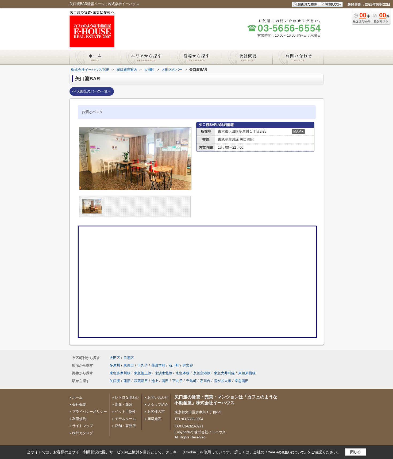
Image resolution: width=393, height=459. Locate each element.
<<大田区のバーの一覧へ (91, 91)
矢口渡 (115, 381)
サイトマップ (82, 426)
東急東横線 (247, 373)
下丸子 (142, 365)
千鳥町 (191, 381)
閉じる (355, 452)
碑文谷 (188, 365)
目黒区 (129, 358)
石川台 (205, 381)
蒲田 (165, 381)
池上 (154, 381)
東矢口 (129, 365)
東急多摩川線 (120, 373)
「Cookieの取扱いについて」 (285, 452)
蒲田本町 (158, 365)
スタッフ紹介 (157, 405)
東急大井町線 (224, 373)
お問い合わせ (157, 397)
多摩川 (115, 365)
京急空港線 (201, 373)
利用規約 (79, 419)
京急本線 (183, 373)
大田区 (115, 358)
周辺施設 (154, 419)
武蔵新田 (141, 381)
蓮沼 (127, 381)
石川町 (174, 365)
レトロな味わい (127, 397)
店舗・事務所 (125, 426)
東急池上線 (142, 373)
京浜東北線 (163, 373)
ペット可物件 (125, 412)
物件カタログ (82, 433)
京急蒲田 (242, 381)
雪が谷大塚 (222, 381)
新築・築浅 (123, 405)
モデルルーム (125, 419)
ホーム (77, 397)
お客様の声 (156, 412)
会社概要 (79, 405)
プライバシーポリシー (89, 412)
